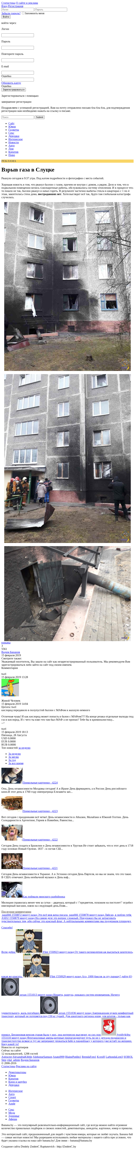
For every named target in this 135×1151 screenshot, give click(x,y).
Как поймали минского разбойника (43, 896)
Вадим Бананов (10, 652)
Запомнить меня (34, 13)
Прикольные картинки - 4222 (40, 839)
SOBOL (128, 1056)
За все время (15, 763)
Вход (4, 6)
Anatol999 (59, 1056)
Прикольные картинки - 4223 (40, 811)
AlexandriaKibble (22, 1056)
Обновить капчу (11, 82)
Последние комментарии (16, 911)
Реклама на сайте (26, 1066)
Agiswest (6, 1056)
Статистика (8, 2)
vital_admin (13, 1059)
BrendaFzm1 (89, 1056)
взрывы (6, 642)
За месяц (13, 756)
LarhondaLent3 (114, 1056)
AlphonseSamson (42, 1056)
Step (3, 1059)
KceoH (101, 1056)
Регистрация (15, 6)
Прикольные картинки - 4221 (40, 868)
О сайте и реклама (27, 2)
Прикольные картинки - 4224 (40, 782)
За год (12, 760)
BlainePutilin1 (73, 1056)
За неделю (14, 753)
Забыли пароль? (11, 13)
